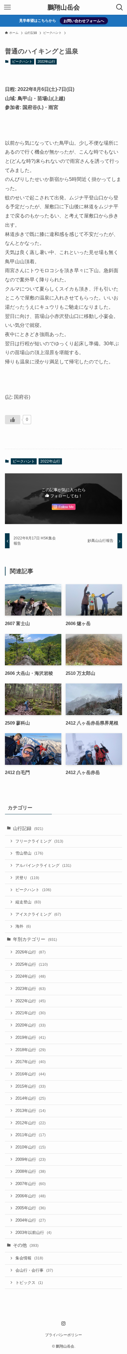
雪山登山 (29, 853)
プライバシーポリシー (63, 1335)
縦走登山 (28, 902)
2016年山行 (30, 1074)
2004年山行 (30, 1220)
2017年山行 (30, 1061)
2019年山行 (30, 1037)
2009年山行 (30, 1159)
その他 (26, 1245)
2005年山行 (30, 1208)
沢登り (27, 877)
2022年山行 (46, 61)
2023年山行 (30, 988)
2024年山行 (30, 976)
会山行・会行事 (34, 1270)
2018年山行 (30, 1049)
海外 (23, 926)
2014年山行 (30, 1098)
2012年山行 (30, 1123)
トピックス (29, 1282)
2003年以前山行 (33, 1232)
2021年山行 (30, 1013)
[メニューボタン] (7, 7)
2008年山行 (30, 1171)
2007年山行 (30, 1183)
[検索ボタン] (119, 7)
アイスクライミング (38, 914)
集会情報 (29, 1258)
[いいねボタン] (12, 419)
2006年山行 (30, 1196)
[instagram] (63, 1323)
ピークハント (22, 61)
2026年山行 (30, 952)
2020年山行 (30, 1025)
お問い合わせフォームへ (83, 21)
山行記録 (28, 828)
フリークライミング (39, 841)
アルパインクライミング (43, 865)
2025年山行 (31, 964)
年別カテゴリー (35, 939)
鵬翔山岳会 (63, 7)
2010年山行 (30, 1147)
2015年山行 (30, 1086)
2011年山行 (30, 1135)
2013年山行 (30, 1110)
